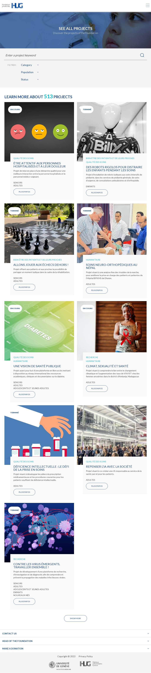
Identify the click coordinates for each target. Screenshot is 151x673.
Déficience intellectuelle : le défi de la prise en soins (41, 468)
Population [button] (27, 72)
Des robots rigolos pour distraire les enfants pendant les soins (114, 168)
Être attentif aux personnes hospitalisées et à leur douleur (39, 164)
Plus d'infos (24, 192)
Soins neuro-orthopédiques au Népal (111, 266)
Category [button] (26, 65)
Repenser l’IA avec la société (109, 466)
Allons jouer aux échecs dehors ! (40, 264)
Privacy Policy (86, 656)
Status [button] (24, 79)
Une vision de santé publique (37, 366)
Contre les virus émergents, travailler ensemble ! (36, 565)
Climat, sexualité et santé (107, 366)
